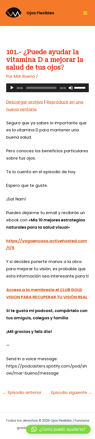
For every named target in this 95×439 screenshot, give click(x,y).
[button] (58, 429)
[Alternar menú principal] (85, 13)
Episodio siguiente (71, 393)
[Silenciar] (70, 88)
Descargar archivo (24, 102)
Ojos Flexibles (40, 13)
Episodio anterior (22, 393)
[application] (47, 87)
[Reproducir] (12, 88)
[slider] (80, 87)
